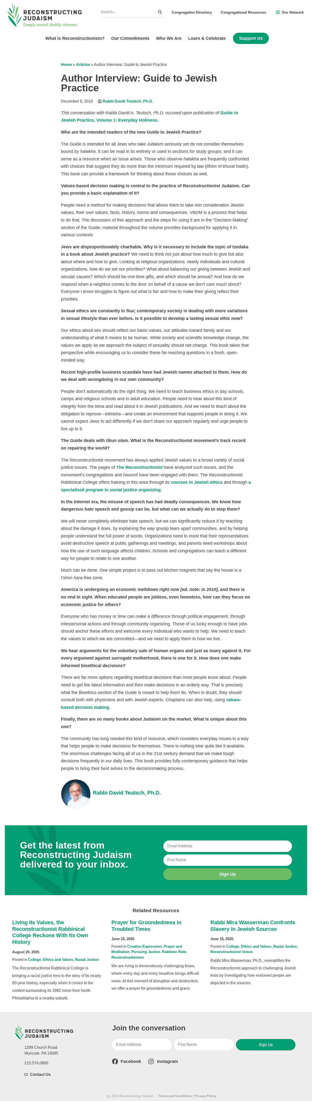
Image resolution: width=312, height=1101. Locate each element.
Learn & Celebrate (207, 38)
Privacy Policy (205, 1096)
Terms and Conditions (175, 1096)
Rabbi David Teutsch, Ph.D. (128, 101)
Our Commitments (130, 38)
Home (66, 65)
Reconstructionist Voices (231, 952)
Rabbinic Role (174, 952)
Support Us (251, 38)
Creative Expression (144, 946)
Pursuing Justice (145, 952)
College (34, 959)
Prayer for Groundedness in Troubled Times (146, 925)
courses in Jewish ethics (197, 482)
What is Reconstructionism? (75, 38)
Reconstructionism (127, 957)
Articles (83, 65)
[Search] (160, 12)
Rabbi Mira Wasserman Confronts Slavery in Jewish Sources (252, 925)
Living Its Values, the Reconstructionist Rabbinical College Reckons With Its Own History (50, 932)
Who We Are (169, 38)
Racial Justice (87, 959)
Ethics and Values (58, 959)
